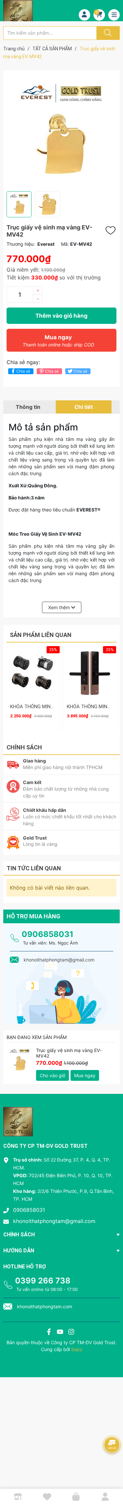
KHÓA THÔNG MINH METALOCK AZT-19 (53, 707)
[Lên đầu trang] (112, 1477)
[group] (61, 131)
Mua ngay (58, 340)
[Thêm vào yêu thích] (112, 230)
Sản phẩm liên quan (41, 634)
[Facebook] (49, 1333)
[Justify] (106, 33)
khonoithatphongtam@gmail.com (54, 1221)
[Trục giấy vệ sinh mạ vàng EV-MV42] (20, 1061)
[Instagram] (71, 1333)
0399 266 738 (43, 1280)
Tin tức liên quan (34, 868)
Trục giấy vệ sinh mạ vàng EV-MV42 (69, 1053)
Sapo (76, 1349)
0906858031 (47, 934)
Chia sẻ (23, 371)
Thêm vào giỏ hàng (61, 315)
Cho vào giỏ (52, 1075)
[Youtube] (60, 1333)
